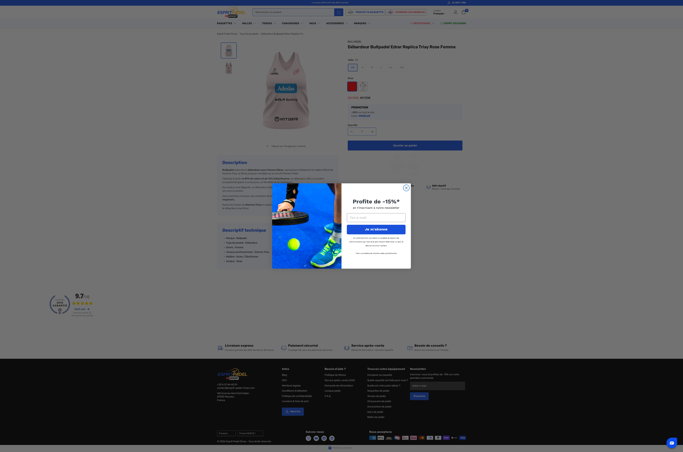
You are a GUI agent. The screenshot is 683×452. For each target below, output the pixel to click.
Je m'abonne (376, 229)
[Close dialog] (406, 188)
